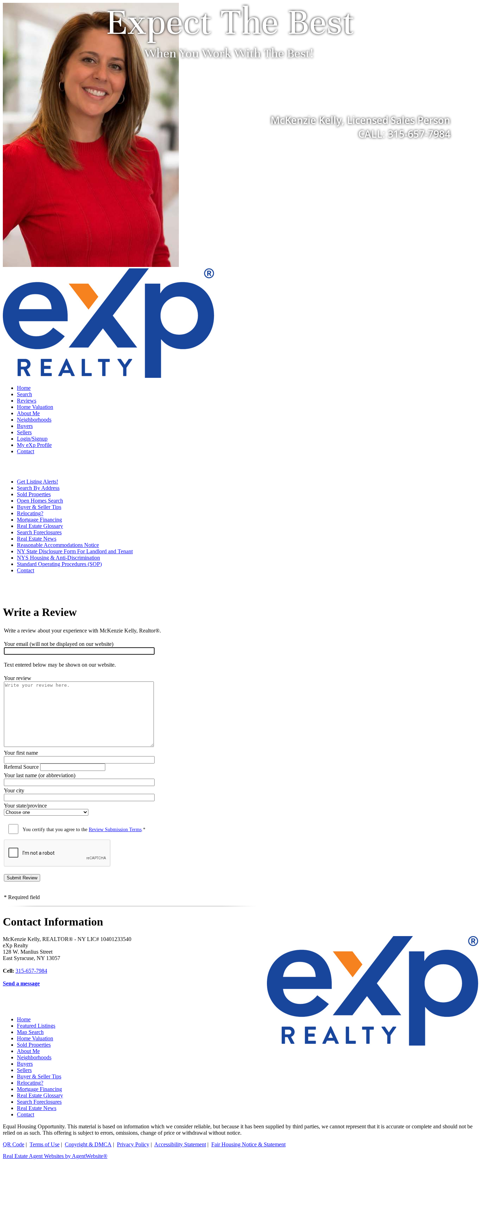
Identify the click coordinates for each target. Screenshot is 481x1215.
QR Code (13, 1144)
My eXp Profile (34, 445)
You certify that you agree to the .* (84, 829)
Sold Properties (34, 494)
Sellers (24, 432)
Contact (25, 451)
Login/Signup (32, 439)
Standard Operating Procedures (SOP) (59, 564)
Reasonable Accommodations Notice (58, 545)
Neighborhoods (34, 420)
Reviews (26, 401)
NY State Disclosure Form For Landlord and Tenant (75, 551)
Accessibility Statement (180, 1144)
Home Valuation (35, 407)
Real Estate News (36, 539)
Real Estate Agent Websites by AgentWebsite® (55, 1156)
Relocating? (30, 513)
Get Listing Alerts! (37, 482)
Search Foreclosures (39, 532)
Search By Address (38, 488)
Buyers (25, 426)
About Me (28, 413)
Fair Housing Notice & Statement (248, 1144)
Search (24, 394)
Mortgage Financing (39, 520)
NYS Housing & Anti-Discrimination (58, 558)
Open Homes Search (40, 501)
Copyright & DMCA (88, 1144)
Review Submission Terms (115, 829)
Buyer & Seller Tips (39, 507)
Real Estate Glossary (40, 526)
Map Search (30, 1032)
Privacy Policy (133, 1144)
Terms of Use (45, 1144)
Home (24, 388)
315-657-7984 (31, 971)
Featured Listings (36, 1026)
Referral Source (21, 767)
